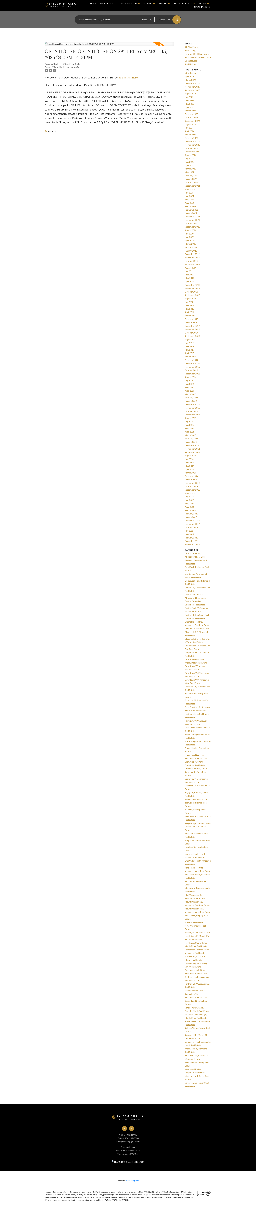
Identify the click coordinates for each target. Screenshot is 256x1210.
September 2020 (192, 226)
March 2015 (190, 435)
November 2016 (192, 367)
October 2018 (191, 291)
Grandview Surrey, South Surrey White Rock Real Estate (196, 772)
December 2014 (192, 445)
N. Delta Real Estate (194, 922)
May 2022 (189, 172)
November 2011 (192, 544)
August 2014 (190, 455)
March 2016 (190, 394)
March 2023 (190, 168)
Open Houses (191, 60)
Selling (163, 3)
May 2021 (189, 199)
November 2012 (192, 524)
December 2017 (192, 326)
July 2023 (189, 158)
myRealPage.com (132, 1181)
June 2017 (189, 346)
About (202, 3)
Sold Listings (190, 64)
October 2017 (191, 332)
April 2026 (189, 76)
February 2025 (191, 114)
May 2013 (189, 503)
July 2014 (189, 459)
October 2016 (191, 370)
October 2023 (191, 148)
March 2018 (190, 315)
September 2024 (192, 121)
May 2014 (189, 466)
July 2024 (189, 127)
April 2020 (189, 240)
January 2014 (191, 479)
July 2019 (189, 271)
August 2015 (190, 418)
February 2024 (191, 138)
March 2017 (190, 356)
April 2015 (189, 431)
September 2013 (192, 489)
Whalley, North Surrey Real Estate (65, 67)
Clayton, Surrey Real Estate (197, 628)
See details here (128, 77)
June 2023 (189, 162)
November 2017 (192, 329)
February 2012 (191, 537)
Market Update (183, 3)
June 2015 (189, 425)
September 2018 (192, 295)
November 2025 (192, 86)
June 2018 (189, 305)
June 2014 (189, 462)
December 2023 (192, 141)
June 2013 (189, 500)
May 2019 (189, 278)
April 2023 (189, 165)
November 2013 (192, 483)
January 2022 (191, 179)
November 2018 (192, 288)
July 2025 (189, 97)
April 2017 (189, 353)
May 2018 (189, 308)
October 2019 (191, 261)
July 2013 (189, 496)
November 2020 (192, 220)
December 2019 (192, 254)
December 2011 (192, 541)
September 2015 (192, 414)
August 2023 (190, 155)
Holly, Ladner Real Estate (196, 799)
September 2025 (192, 90)
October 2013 (191, 486)
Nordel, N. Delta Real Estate (197, 932)
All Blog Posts (191, 47)
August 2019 (190, 268)
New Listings (191, 50)
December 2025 (192, 83)
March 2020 (190, 243)
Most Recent (191, 73)
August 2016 (190, 377)
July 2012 (189, 530)
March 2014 (190, 472)
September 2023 (192, 151)
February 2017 (191, 360)
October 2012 (191, 527)
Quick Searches (128, 3)
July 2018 (189, 302)
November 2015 (192, 407)
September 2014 (192, 452)
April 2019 (189, 281)
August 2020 (190, 230)
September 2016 (192, 373)
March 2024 (190, 134)
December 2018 (192, 285)
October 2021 (191, 182)
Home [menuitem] (93, 3)
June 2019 (189, 274)
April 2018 (189, 312)
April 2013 (189, 507)
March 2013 (190, 510)
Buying (148, 3)
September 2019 (192, 264)
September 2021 (192, 185)
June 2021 (189, 196)
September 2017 (192, 336)
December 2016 (192, 363)
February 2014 (191, 476)
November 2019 (192, 257)
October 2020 (191, 223)
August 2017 (190, 339)
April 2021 (189, 203)
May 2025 (189, 103)
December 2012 (192, 520)
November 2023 (192, 144)
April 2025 (189, 107)
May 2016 (189, 387)
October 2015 (191, 411)
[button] (124, 1128)
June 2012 (189, 534)
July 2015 (189, 421)
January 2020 (191, 250)
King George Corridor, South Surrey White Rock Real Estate (198, 826)
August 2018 (190, 298)
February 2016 (191, 397)
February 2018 (191, 319)
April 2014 (189, 469)
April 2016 (189, 390)
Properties (106, 3)
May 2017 (189, 349)
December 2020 (192, 216)
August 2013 (190, 493)
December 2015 (192, 404)
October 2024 (191, 117)
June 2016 (189, 384)
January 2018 (191, 322)
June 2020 (189, 237)
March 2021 (190, 206)
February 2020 (191, 247)
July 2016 (189, 380)
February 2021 (191, 209)
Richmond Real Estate (195, 990)
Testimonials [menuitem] (202, 7)
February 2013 (191, 513)
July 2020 (189, 233)
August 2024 (190, 124)
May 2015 (189, 428)
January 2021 (191, 213)
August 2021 (190, 189)
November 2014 (192, 448)
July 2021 (189, 192)
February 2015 (191, 438)
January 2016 (191, 401)
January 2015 (191, 442)
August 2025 (190, 93)
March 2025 (190, 110)
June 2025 (189, 100)
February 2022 (191, 175)
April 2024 (189, 131)
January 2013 (191, 517)
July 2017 (189, 343)
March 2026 (190, 80)
